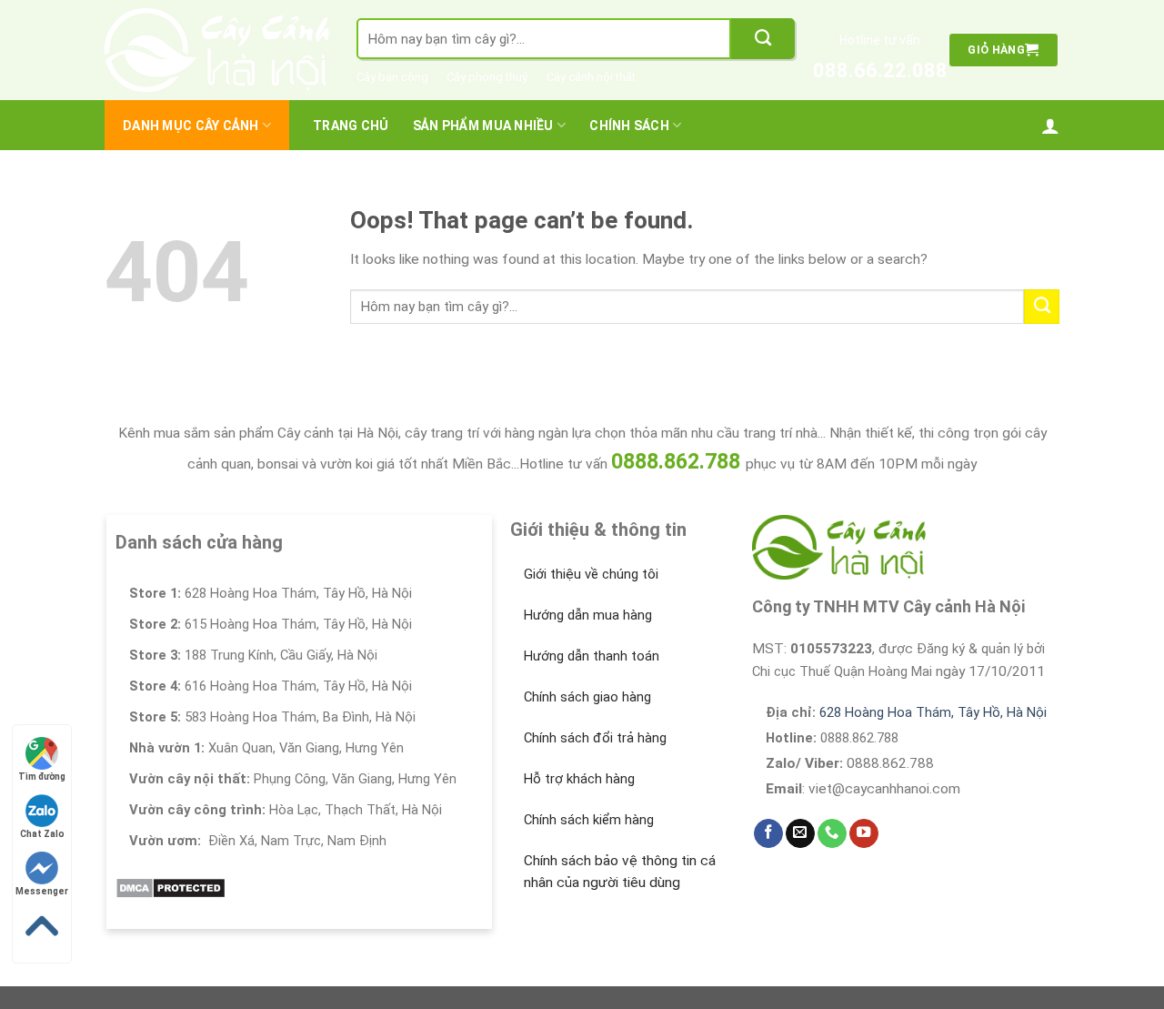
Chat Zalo (42, 834)
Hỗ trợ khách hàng (579, 779)
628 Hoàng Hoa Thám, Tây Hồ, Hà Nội (933, 712)
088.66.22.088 (880, 70)
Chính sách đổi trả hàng (595, 738)
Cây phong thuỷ (487, 77)
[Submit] (763, 38)
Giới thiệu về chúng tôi (591, 574)
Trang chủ (351, 125)
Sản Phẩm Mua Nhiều (483, 125)
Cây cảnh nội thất (591, 77)
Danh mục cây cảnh (191, 125)
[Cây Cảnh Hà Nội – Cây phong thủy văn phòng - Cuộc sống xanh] (217, 50)
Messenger (41, 891)
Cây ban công (392, 77)
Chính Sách (629, 125)
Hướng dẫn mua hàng (588, 615)
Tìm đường (41, 777)
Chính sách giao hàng (587, 697)
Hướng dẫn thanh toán (591, 656)
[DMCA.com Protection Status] (170, 887)
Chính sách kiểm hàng (589, 820)
